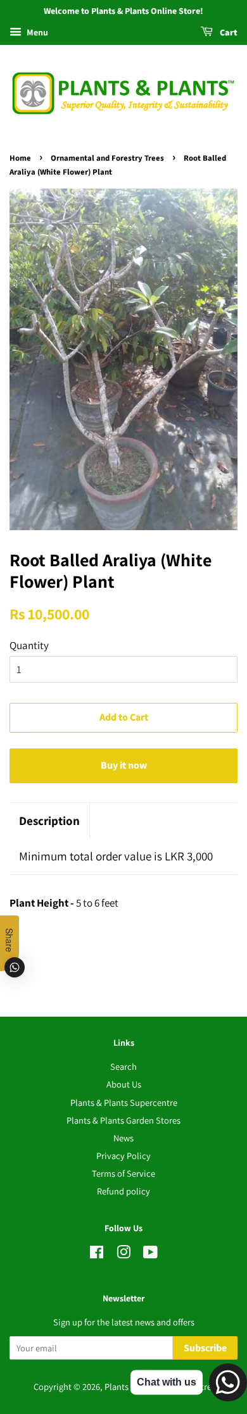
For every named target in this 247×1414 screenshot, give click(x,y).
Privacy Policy (123, 1156)
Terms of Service (123, 1173)
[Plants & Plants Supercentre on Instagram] (123, 1254)
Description (49, 820)
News (123, 1138)
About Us (123, 1084)
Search (123, 1066)
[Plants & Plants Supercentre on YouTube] (150, 1254)
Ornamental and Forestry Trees (107, 158)
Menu (36, 32)
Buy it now (124, 765)
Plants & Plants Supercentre (123, 1102)
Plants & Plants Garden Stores (123, 1120)
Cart (228, 33)
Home (20, 158)
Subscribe (205, 1348)
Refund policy (123, 1191)
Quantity (29, 645)
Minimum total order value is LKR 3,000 (116, 856)
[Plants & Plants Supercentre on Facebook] (96, 1254)
